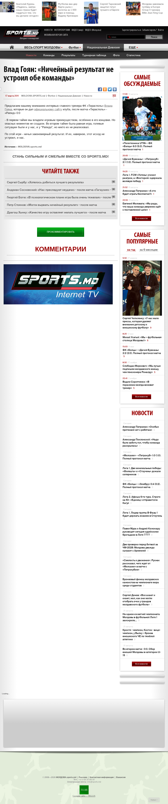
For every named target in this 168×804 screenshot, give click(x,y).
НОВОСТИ (48, 30)
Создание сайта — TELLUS (84, 796)
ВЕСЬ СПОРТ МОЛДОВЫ (42, 47)
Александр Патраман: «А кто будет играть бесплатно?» (139, 192)
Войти (161, 30)
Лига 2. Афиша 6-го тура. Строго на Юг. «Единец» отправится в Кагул (141, 499)
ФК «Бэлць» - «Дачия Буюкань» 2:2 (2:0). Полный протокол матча (142, 353)
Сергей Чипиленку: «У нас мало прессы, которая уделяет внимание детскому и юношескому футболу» (141, 322)
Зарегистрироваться (131, 30)
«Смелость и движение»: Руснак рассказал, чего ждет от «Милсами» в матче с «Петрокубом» (141, 565)
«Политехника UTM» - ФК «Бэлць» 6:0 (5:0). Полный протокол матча (137, 146)
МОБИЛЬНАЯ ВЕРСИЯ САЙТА (56, 35)
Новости (31, 55)
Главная (11, 47)
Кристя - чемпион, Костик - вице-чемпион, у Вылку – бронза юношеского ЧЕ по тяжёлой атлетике (141, 634)
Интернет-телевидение (30, 38)
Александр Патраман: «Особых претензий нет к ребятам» (141, 428)
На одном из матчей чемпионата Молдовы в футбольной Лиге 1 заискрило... (141, 617)
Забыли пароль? (149, 30)
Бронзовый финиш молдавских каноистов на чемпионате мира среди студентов (141, 582)
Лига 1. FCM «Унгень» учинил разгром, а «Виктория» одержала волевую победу (142, 177)
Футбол (74, 47)
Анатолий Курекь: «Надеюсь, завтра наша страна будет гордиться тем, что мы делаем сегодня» (27, 10)
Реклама (83, 777)
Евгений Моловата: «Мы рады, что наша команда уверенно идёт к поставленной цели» (142, 206)
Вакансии (121, 777)
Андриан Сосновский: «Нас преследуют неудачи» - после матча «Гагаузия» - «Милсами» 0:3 (59, 190)
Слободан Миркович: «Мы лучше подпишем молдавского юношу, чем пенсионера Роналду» (142, 368)
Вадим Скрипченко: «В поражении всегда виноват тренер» (138, 384)
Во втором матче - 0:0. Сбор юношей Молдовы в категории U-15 (142, 652)
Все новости (141, 218)
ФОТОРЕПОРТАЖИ (62, 30)
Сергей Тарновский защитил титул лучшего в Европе (110, 7)
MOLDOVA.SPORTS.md (33, 95)
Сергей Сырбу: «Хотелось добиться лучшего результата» (45, 182)
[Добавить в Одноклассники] (105, 89)
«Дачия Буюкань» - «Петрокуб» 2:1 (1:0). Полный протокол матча (141, 162)
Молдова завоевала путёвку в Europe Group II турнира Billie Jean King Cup (153, 8)
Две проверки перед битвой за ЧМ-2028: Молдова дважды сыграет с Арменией (140, 547)
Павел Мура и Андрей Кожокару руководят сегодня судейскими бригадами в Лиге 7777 (141, 531)
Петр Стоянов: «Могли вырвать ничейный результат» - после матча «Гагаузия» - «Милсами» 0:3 (52, 205)
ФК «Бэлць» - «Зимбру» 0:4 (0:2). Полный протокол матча (141, 485)
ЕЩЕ (132, 47)
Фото (116, 55)
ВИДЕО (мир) (77, 30)
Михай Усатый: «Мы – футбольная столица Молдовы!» (142, 338)
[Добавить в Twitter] (110, 89)
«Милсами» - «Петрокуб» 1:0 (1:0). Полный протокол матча (142, 457)
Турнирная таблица (94, 55)
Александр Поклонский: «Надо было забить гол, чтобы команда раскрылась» (141, 442)
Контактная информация (102, 777)
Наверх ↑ (154, 800)
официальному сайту (48, 109)
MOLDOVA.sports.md (30, 146)
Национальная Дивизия (103, 47)
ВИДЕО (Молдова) (93, 30)
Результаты (68, 55)
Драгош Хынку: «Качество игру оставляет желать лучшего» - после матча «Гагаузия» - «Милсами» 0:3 (56, 213)
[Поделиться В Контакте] (115, 89)
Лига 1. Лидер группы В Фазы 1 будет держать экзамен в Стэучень (142, 515)
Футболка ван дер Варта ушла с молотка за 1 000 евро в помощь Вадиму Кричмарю (68, 10)
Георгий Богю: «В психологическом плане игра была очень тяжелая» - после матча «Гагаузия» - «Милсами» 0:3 (59, 198)
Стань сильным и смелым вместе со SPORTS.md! (60, 156)
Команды (49, 55)
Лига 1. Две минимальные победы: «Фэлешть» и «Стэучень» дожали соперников (142, 471)
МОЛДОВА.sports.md (66, 777)
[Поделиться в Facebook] (100, 89)
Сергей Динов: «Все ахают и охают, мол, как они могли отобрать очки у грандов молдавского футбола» (139, 599)
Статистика (133, 55)
